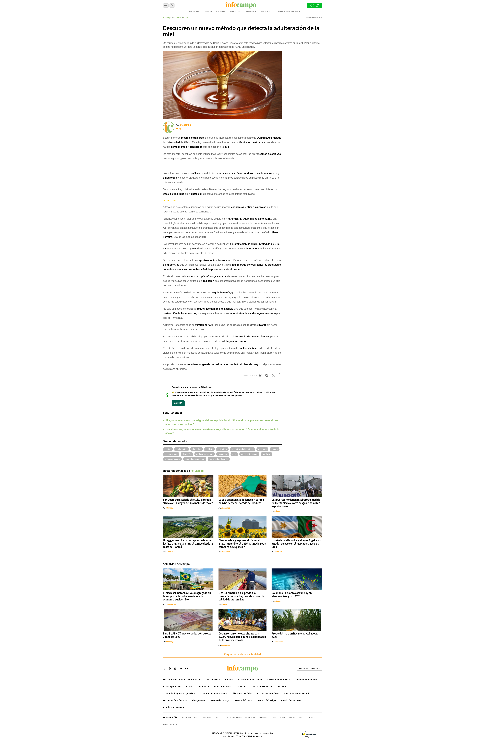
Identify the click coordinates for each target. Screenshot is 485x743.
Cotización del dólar (250, 679)
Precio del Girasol (291, 700)
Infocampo (167, 17)
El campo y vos (172, 686)
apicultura (222, 449)
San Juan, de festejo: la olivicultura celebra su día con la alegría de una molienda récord (188, 501)
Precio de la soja (219, 700)
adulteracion (181, 449)
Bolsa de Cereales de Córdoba (240, 717)
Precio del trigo (267, 700)
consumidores (171, 454)
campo (275, 449)
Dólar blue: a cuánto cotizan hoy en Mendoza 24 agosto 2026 (292, 594)
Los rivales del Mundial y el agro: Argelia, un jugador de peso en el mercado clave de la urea (296, 543)
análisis (209, 449)
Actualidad (177, 17)
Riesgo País (198, 700)
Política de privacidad (309, 668)
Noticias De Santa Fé (296, 693)
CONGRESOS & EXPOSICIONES (287, 11)
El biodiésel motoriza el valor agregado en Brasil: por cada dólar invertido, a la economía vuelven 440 (187, 596)
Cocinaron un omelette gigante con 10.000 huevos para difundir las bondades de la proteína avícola (242, 637)
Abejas (185, 17)
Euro (282, 717)
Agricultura (235, 11)
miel (234, 454)
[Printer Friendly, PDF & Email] (278, 376)
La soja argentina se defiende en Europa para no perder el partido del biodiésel (241, 501)
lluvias (282, 686)
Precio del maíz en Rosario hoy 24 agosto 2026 (295, 635)
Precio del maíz (243, 700)
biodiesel (207, 717)
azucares (262, 449)
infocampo (170, 508)
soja (274, 717)
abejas (168, 449)
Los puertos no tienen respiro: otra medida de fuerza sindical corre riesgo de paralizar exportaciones (296, 503)
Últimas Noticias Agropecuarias (182, 679)
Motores (241, 686)
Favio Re (278, 552)
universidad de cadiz (219, 459)
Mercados (250, 11)
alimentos (196, 449)
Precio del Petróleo (174, 707)
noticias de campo (249, 454)
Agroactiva (265, 11)
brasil (219, 717)
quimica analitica (172, 459)
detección (187, 454)
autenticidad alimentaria (242, 449)
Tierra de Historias (262, 686)
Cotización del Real (306, 679)
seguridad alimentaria (194, 459)
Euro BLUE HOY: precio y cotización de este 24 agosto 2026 (187, 635)
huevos (311, 717)
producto (266, 454)
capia (301, 717)
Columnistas (171, 604)
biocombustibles (190, 717)
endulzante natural (204, 454)
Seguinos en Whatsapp (314, 5)
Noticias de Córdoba (175, 700)
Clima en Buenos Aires (213, 693)
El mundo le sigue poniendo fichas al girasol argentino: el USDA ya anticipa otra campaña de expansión (242, 543)
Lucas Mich (170, 552)
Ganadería (220, 11)
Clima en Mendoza (268, 693)
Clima (207, 11)
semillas (263, 717)
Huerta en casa (222, 686)
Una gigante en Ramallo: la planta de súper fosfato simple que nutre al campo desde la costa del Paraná (188, 543)
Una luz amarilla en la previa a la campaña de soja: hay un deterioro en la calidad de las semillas (241, 596)
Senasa (229, 679)
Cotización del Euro (278, 679)
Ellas (189, 686)
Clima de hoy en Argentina (179, 693)
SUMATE (178, 403)
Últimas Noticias (193, 11)
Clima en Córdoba (242, 693)
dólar (292, 717)
